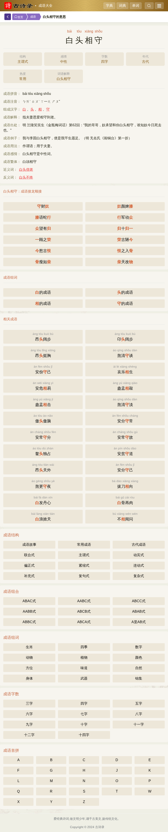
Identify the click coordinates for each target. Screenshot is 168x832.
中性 (63, 59)
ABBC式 (29, 622)
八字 (138, 714)
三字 (29, 703)
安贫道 (125, 451)
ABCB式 (84, 611)
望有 (43, 228)
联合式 (29, 555)
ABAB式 (138, 611)
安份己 (43, 369)
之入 (125, 251)
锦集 (138, 678)
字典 (109, 5)
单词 (135, 5)
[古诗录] (18, 5)
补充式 (29, 576)
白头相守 (64, 76)
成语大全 (45, 5)
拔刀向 (125, 484)
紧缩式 (84, 565)
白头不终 (26, 177)
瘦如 (43, 262)
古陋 (125, 239)
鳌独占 (43, 451)
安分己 (125, 467)
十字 (84, 724)
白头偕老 (26, 169)
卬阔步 (125, 336)
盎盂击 (43, 402)
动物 (29, 657)
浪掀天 (43, 516)
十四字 (84, 735)
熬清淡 (125, 402)
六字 (29, 714)
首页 (20, 17)
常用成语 (84, 544)
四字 (104, 59)
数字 (138, 647)
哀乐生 (125, 369)
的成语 (43, 292)
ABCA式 (84, 622)
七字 (84, 714)
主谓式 (23, 59)
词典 (122, 5)
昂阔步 (43, 336)
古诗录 (99, 827)
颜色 (138, 657)
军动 (125, 217)
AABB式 (29, 611)
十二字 (29, 735)
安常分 (43, 435)
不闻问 (125, 516)
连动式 (138, 565)
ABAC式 (29, 601)
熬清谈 (125, 353)
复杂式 (138, 576)
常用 (22, 76)
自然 (138, 668)
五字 (138, 703)
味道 (84, 668)
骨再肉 (125, 500)
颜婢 (125, 206)
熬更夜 (43, 484)
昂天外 (43, 467)
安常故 (125, 435)
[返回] (7, 17)
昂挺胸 (43, 353)
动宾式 (138, 555)
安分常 (125, 418)
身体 (29, 678)
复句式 (84, 576)
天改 (125, 262)
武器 (84, 678)
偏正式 (29, 565)
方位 (29, 668)
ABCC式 (138, 601)
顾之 (43, 239)
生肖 (29, 647)
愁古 (43, 251)
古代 (145, 59)
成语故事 (29, 544)
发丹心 (43, 500)
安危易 (43, 385)
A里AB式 (138, 622)
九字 (29, 724)
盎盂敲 (125, 385)
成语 (33, 16)
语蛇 (43, 217)
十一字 (138, 724)
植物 (84, 657)
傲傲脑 (43, 418)
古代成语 (139, 544)
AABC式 (84, 601)
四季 (84, 647)
